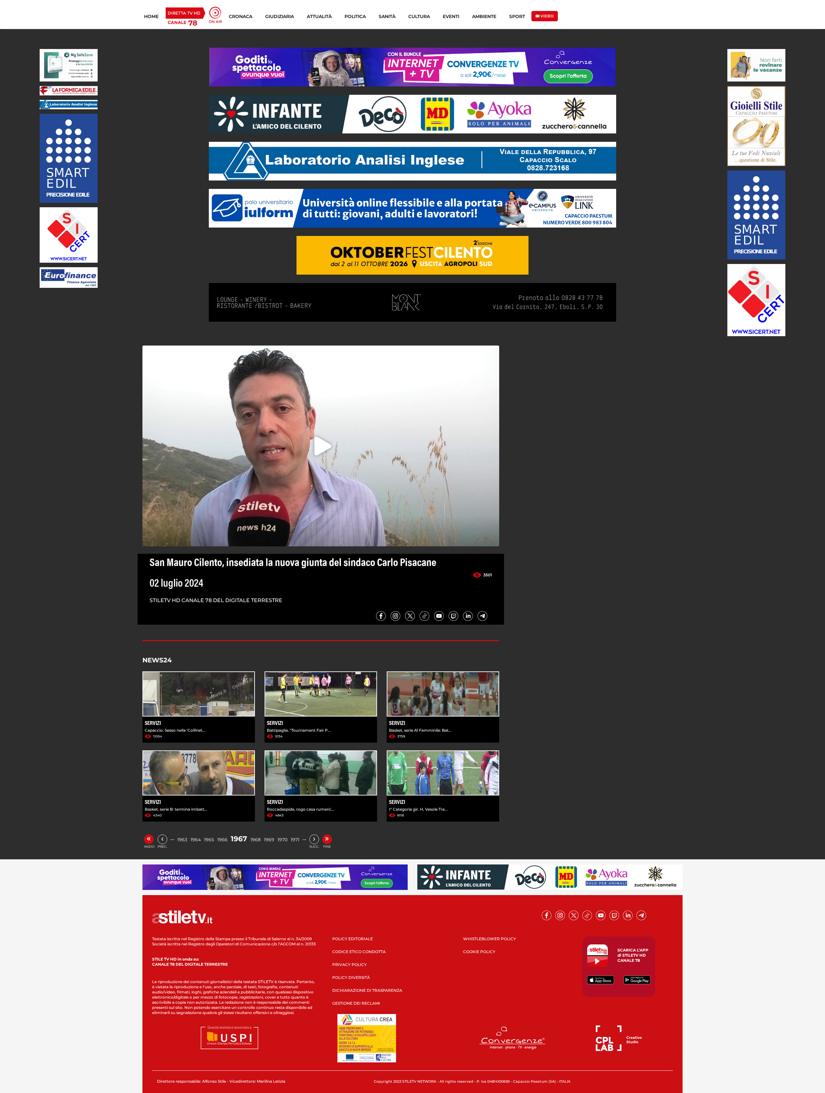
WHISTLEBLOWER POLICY (489, 938)
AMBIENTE (484, 16)
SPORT (517, 16)
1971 (295, 840)
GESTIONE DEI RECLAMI (356, 1003)
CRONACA (240, 16)
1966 (222, 840)
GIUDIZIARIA (279, 16)
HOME (151, 16)
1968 (255, 840)
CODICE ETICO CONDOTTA (359, 951)
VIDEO (546, 16)
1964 (195, 840)
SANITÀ (387, 16)
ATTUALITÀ (319, 16)
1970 (282, 840)
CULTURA (419, 16)
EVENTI (451, 16)
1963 (182, 840)
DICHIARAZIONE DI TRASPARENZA (367, 990)
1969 (269, 840)
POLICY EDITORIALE (352, 938)
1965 (209, 840)
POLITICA (355, 16)
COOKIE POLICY (479, 951)
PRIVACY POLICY (349, 964)
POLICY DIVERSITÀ (351, 977)
